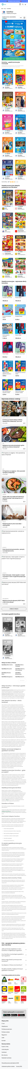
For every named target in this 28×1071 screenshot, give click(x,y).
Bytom (19, 676)
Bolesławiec (18, 673)
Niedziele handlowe (6, 1058)
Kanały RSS (19, 1066)
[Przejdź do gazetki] (24, 17)
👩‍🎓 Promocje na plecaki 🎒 (14, 1)
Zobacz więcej (14, 608)
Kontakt (4, 1040)
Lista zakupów (5, 1049)
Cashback (4, 1052)
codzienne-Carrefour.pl (6, 811)
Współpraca (5, 1026)
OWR (3, 1037)
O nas (3, 1023)
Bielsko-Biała (6, 673)
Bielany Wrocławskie (20, 669)
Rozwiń (22, 680)
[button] (14, 949)
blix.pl (7, 799)
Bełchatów (7, 665)
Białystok (7, 668)
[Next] (27, 1)
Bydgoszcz (7, 676)
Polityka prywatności (7, 1029)
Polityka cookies (6, 1032)
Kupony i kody (5, 1046)
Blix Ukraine (4, 1055)
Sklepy (5, 8)
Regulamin (4, 1035)
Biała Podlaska (19, 665)
